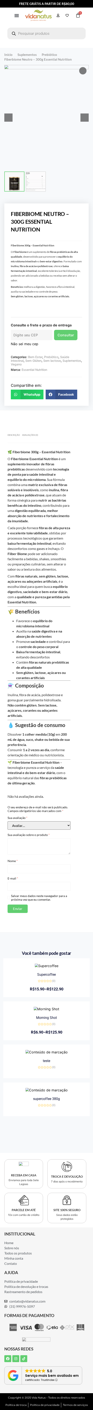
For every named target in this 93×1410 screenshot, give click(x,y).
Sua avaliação (17, 818)
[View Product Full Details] (46, 966)
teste (46, 1061)
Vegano (16, 364)
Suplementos (27, 55)
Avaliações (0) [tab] (30, 435)
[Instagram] (15, 1358)
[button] (16, 15)
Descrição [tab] (14, 435)
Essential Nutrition (34, 369)
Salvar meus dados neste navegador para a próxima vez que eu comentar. (39, 897)
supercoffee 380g (46, 1099)
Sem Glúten (33, 360)
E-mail (13, 878)
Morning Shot (46, 1018)
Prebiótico (49, 55)
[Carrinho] (77, 15)
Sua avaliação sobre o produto (29, 835)
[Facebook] (7, 1358)
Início (8, 55)
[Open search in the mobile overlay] (46, 33)
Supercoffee (46, 975)
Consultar (66, 335)
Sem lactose (52, 360)
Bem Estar (35, 357)
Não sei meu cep (24, 344)
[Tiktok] (23, 1358)
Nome (13, 861)
